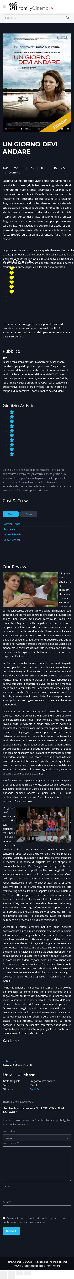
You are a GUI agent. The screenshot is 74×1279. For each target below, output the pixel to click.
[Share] (11, 1273)
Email (7, 1202)
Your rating (9, 1131)
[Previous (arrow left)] (3, 1277)
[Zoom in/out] (27, 1273)
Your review (11, 1143)
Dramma (14, 172)
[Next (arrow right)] (11, 1277)
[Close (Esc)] (3, 1273)
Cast (10, 514)
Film (43, 168)
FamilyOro (60, 168)
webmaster (9, 1061)
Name (7, 1186)
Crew (29, 514)
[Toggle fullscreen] (19, 1273)
